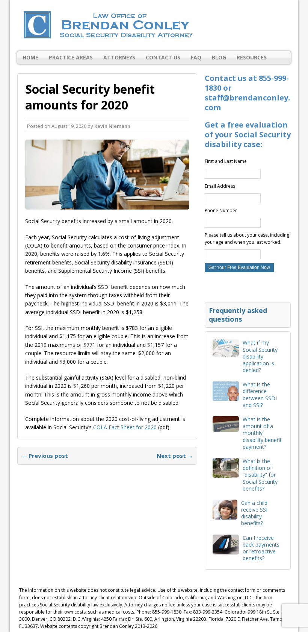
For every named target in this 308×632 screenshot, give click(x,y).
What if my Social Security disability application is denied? (260, 356)
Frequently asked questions (238, 315)
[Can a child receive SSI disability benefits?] (225, 514)
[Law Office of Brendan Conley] (154, 25)
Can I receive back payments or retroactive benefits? (261, 548)
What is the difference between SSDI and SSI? (260, 395)
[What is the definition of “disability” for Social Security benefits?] (226, 473)
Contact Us (163, 57)
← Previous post (44, 455)
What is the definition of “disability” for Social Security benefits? (260, 474)
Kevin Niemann (112, 126)
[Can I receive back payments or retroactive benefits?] (226, 549)
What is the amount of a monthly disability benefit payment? (262, 433)
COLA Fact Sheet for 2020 (125, 427)
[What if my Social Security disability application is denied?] (226, 352)
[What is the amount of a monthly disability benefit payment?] (226, 427)
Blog (219, 57)
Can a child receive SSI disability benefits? (254, 513)
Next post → (175, 455)
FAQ (196, 57)
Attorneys (119, 57)
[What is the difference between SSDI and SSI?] (226, 396)
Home (30, 57)
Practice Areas (71, 57)
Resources (252, 57)
